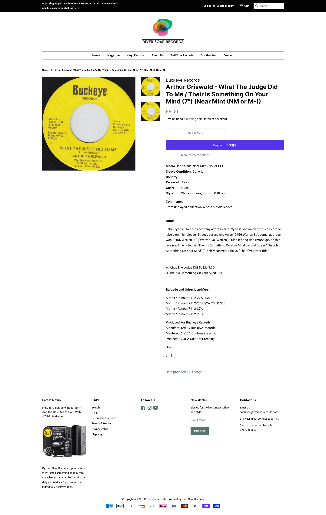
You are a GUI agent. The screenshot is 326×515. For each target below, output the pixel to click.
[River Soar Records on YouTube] (155, 408)
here (276, 418)
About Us (158, 55)
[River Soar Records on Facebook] (143, 408)
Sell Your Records (182, 55)
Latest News (51, 400)
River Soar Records (155, 499)
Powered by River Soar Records (186, 499)
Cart (246, 6)
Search (96, 407)
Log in (207, 6)
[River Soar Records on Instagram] (149, 408)
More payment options (195, 155)
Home (96, 55)
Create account (225, 6)
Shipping (190, 119)
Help (94, 413)
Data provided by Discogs (184, 372)
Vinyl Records (136, 55)
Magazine (113, 55)
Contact (229, 55)
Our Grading (208, 55)
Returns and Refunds (104, 418)
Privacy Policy (100, 429)
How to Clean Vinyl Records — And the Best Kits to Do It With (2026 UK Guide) (61, 412)
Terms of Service (101, 423)
